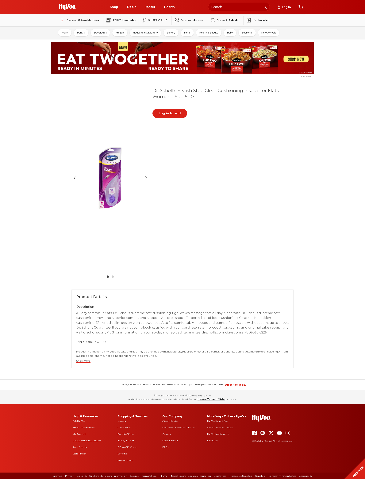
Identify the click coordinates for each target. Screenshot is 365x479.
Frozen (120, 32)
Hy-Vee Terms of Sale (211, 399)
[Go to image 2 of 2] (112, 276)
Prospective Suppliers (240, 475)
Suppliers (260, 475)
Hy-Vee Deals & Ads (217, 420)
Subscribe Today (235, 384)
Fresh (65, 32)
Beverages (100, 32)
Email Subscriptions (83, 427)
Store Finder (79, 453)
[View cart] (300, 7)
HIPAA (163, 475)
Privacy (69, 475)
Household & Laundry (145, 32)
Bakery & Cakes (125, 440)
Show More (83, 360)
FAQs (165, 447)
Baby (230, 32)
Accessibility (305, 475)
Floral (187, 32)
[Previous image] (74, 178)
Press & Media (80, 447)
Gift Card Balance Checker (87, 440)
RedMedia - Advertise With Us (178, 427)
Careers (166, 434)
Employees (220, 475)
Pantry (81, 32)
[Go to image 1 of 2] (107, 276)
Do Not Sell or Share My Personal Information (102, 475)
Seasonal (247, 32)
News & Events (170, 440)
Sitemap (57, 475)
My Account (79, 434)
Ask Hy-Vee (79, 420)
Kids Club (212, 440)
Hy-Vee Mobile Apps (218, 434)
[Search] (265, 7)
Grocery (121, 420)
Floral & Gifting (125, 434)
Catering (122, 453)
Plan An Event (125, 460)
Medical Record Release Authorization (190, 475)
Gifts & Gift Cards (126, 447)
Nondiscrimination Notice (282, 475)
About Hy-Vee (170, 420)
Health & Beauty (208, 32)
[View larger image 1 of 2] (110, 177)
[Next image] (146, 178)
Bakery (171, 32)
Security (134, 475)
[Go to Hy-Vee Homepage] (67, 7)
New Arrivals (268, 32)
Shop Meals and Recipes (220, 427)
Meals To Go (123, 427)
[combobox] (239, 7)
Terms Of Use (149, 475)
